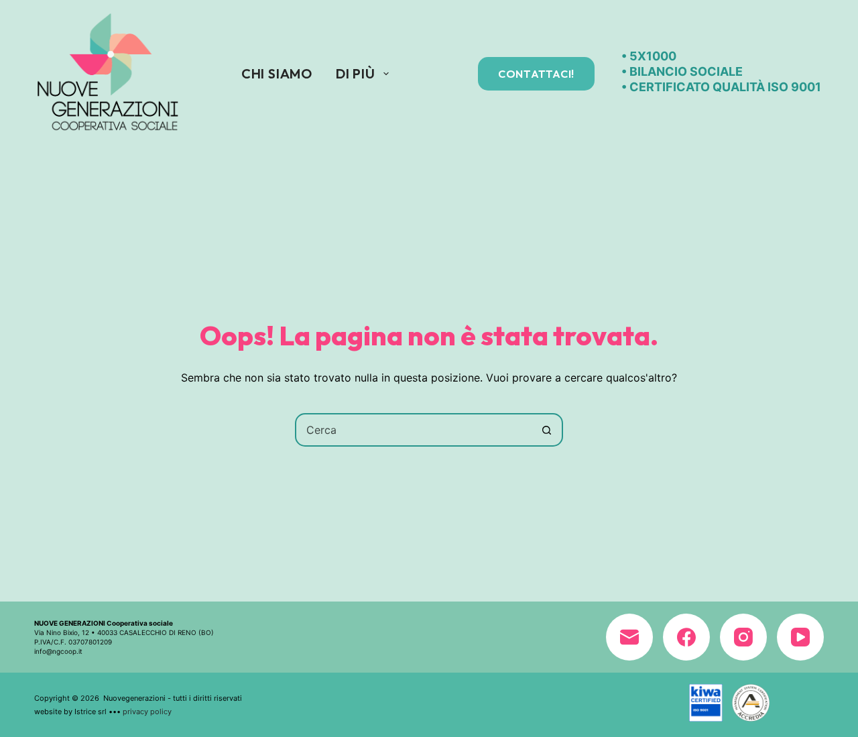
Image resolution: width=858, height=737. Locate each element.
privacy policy (147, 711)
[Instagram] (743, 637)
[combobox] (413, 430)
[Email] (629, 637)
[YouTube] (800, 637)
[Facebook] (686, 637)
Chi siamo (276, 73)
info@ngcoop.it (58, 651)
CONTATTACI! (536, 73)
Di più (355, 73)
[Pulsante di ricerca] (546, 429)
